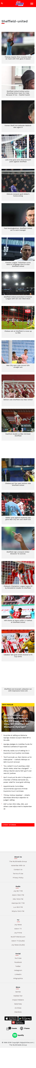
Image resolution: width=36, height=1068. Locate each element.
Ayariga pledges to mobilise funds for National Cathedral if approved (18, 745)
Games (18, 992)
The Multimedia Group (18, 861)
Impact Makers (18, 1000)
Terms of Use (18, 874)
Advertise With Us (18, 865)
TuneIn (14, 1028)
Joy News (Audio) (18, 945)
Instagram (18, 970)
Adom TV (18, 929)
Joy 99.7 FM (18, 891)
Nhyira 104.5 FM (18, 911)
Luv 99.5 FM (18, 907)
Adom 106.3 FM (18, 895)
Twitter (18, 966)
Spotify (20, 1035)
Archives (18, 1008)
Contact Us (18, 869)
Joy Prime (18, 933)
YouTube (18, 958)
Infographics (18, 978)
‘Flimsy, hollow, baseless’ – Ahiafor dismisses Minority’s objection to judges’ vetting (17, 797)
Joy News (18, 925)
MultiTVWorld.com (18, 937)
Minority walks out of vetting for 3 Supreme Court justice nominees (16, 752)
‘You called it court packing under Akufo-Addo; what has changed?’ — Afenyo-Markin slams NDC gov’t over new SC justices (18, 769)
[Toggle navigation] (32, 4)
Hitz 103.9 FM (18, 899)
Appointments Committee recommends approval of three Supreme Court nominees (15, 788)
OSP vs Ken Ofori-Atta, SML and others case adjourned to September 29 (18, 806)
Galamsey (18, 1004)
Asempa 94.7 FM (18, 903)
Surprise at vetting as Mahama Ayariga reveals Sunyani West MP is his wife (17, 737)
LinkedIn (18, 974)
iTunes (27, 1028)
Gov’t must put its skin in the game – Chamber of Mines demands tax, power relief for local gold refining (18, 779)
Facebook (18, 962)
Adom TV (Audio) (18, 941)
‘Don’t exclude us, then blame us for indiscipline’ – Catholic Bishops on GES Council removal (18, 759)
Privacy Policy (18, 878)
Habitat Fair (18, 996)
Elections (18, 1012)
